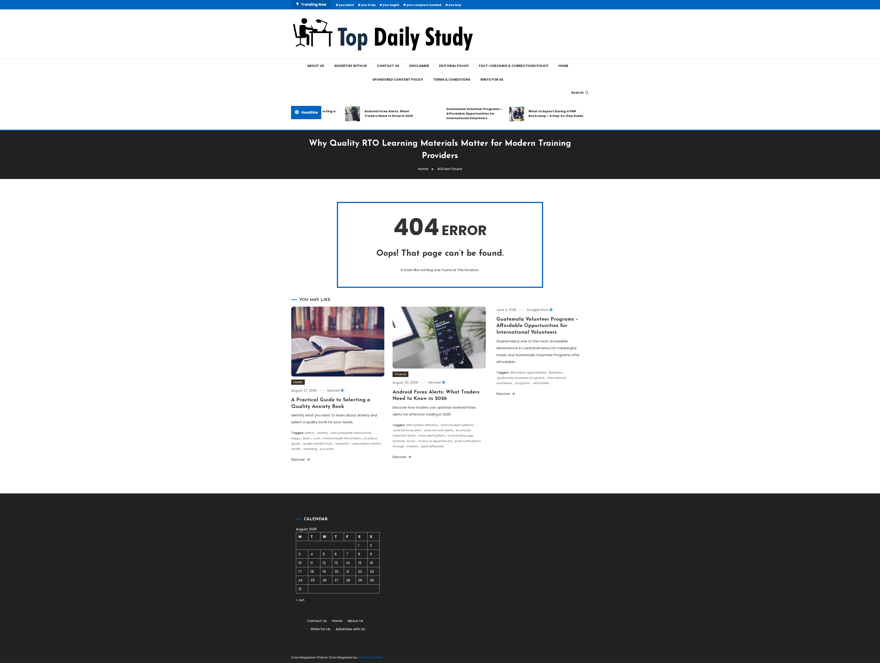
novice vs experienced (435, 441)
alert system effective (422, 425)
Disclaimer (419, 65)
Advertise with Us (350, 65)
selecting (310, 449)
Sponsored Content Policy (397, 79)
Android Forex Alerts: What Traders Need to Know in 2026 (377, 113)
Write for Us (491, 79)
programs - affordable (532, 383)
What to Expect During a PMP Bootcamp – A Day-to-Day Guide (544, 113)
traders (412, 446)
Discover (298, 459)
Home (563, 65)
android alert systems (457, 425)
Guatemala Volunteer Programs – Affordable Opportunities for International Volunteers (463, 113)
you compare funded (424, 5)
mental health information (342, 438)
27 (336, 580)
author (309, 433)
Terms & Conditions (451, 79)
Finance (400, 374)
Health (298, 382)
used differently (432, 446)
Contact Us (388, 65)
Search (577, 92)
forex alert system (431, 435)
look (317, 438)
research (342, 443)
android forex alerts (438, 430)
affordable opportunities (528, 372)
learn (307, 438)
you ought (391, 5)
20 (336, 571)
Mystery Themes (370, 657)
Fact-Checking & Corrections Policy (513, 65)
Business (555, 372)
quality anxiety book (317, 443)
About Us (315, 65)
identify (322, 433)
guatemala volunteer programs (520, 378)
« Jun (300, 599)
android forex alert (407, 430)
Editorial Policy (454, 65)
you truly (368, 5)
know (411, 441)
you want (346, 5)
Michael (333, 390)
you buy (454, 5)
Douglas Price (537, 310)
